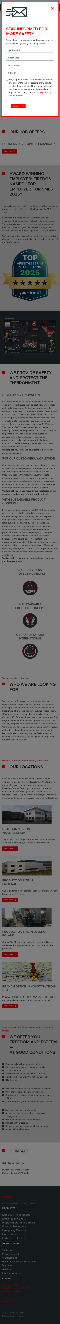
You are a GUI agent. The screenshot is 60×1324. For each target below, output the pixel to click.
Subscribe (16, 106)
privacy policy (43, 92)
